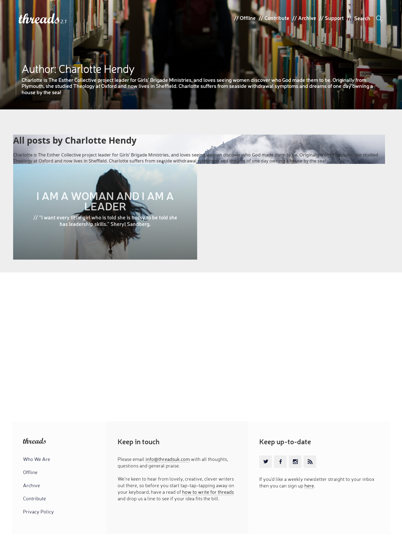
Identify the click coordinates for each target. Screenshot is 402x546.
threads (39, 19)
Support (334, 17)
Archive (307, 17)
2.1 (63, 21)
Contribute (276, 17)
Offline (248, 17)
